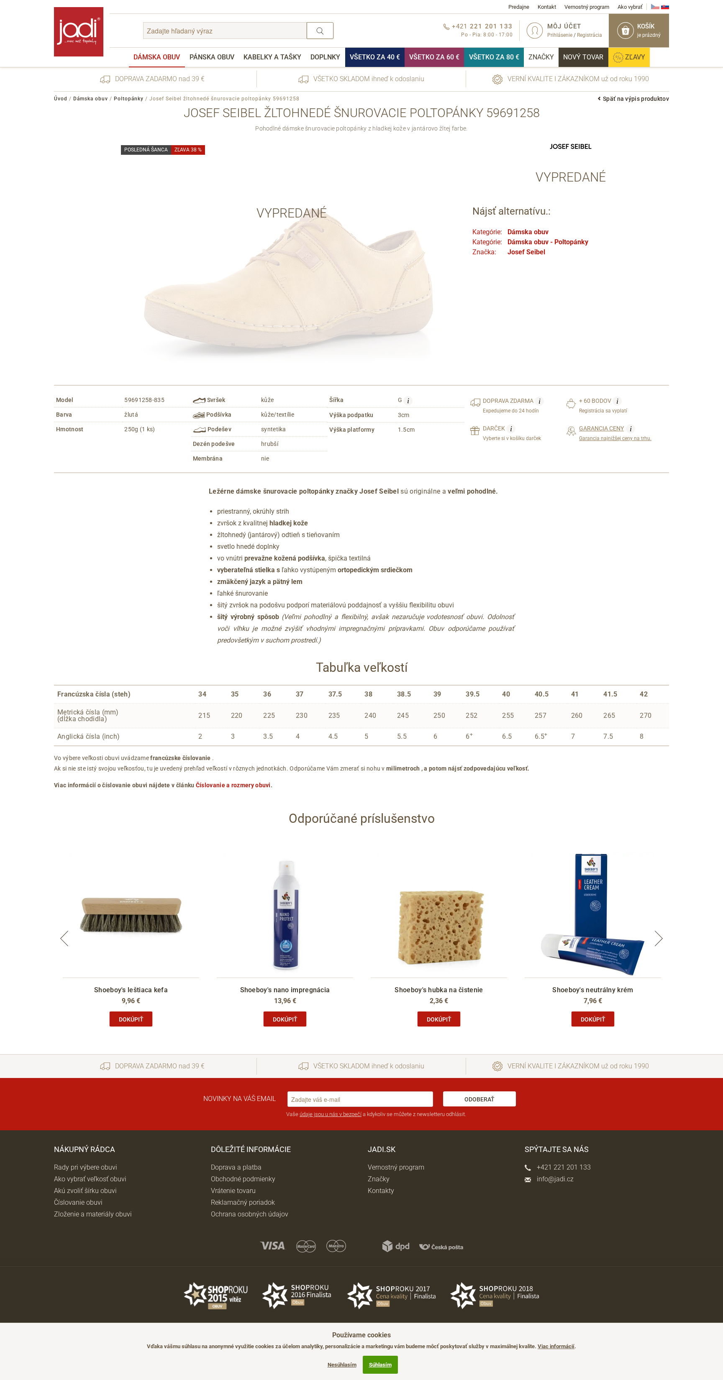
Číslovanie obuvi (78, 1202)
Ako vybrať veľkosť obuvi (90, 1179)
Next (658, 938)
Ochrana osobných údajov (249, 1214)
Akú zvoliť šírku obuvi (85, 1191)
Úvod (60, 99)
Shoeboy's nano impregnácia (285, 990)
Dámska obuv (156, 57)
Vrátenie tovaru (233, 1191)
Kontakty (381, 1191)
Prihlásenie (559, 35)
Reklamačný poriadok (243, 1202)
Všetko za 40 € (375, 57)
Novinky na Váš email (239, 1099)
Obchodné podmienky (243, 1179)
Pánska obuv (212, 57)
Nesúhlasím (342, 1365)
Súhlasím (380, 1365)
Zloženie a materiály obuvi (93, 1214)
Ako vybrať (630, 7)
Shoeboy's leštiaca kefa (131, 990)
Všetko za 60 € (434, 57)
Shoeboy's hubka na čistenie (439, 990)
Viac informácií (556, 1346)
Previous (64, 938)
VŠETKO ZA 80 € (494, 57)
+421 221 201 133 (563, 1167)
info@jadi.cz (554, 1179)
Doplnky (325, 57)
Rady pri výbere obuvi (85, 1167)
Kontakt (547, 7)
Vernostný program (586, 7)
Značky (541, 57)
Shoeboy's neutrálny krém (592, 990)
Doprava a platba (236, 1167)
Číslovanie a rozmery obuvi (233, 785)
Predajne (518, 7)
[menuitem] (157, 57)
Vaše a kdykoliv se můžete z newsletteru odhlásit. (376, 1114)
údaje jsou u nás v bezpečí (331, 1114)
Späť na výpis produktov (636, 98)
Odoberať (479, 1099)
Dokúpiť (131, 1019)
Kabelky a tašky (272, 57)
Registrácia (589, 35)
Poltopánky (129, 99)
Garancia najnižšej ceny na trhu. (615, 433)
